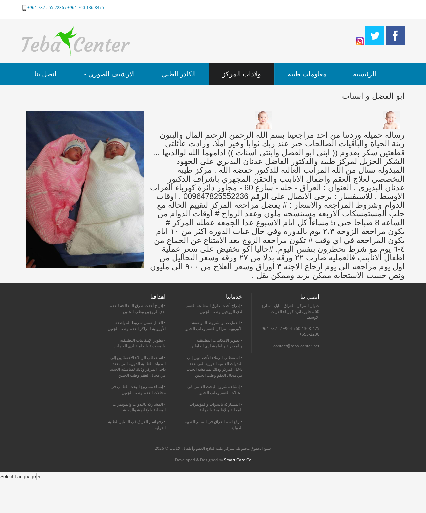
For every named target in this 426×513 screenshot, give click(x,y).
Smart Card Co (237, 460)
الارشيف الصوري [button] (111, 73)
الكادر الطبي (178, 73)
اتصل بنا (45, 73)
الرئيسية (364, 73)
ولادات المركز (241, 73)
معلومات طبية (307, 73)
